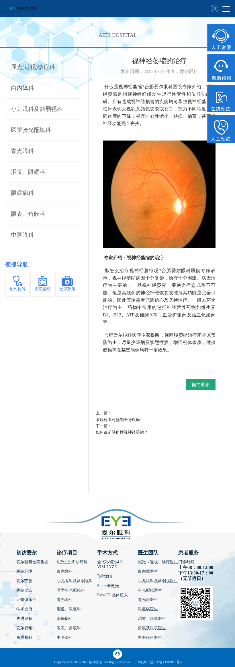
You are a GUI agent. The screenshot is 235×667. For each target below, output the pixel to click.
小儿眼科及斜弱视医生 (158, 581)
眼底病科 (22, 193)
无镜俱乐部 (26, 599)
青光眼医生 (148, 599)
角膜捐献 (24, 637)
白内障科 (22, 88)
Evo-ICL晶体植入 (112, 595)
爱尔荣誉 (24, 581)
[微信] (117, 654)
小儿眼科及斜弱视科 (36, 109)
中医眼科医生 (150, 637)
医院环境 (24, 571)
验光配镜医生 (150, 590)
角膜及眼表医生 (152, 628)
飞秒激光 (105, 576)
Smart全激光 (108, 586)
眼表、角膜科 (28, 214)
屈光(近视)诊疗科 (33, 67)
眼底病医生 (148, 609)
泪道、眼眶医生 (152, 618)
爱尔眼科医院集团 (32, 562)
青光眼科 (22, 151)
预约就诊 (200, 384)
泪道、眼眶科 (28, 172)
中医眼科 (22, 235)
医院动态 (24, 590)
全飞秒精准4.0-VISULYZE (110, 564)
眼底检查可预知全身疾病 (118, 420)
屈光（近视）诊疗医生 (158, 562)
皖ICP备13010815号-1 (166, 662)
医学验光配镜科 (31, 130)
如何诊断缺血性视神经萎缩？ (122, 432)
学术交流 (24, 609)
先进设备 (24, 618)
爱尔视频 (24, 628)
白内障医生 (148, 571)
